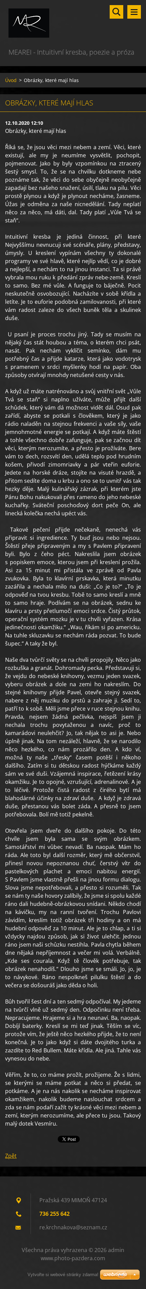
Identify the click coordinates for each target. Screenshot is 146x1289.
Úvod (11, 80)
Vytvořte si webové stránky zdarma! (63, 1274)
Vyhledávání (116, 12)
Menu (134, 12)
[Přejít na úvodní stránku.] (73, 23)
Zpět (11, 1155)
